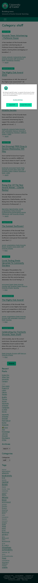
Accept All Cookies (25, 104)
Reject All (12, 104)
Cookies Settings (18, 99)
